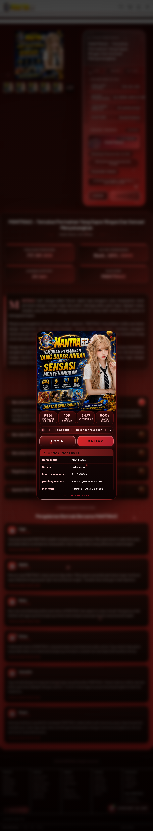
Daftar (95, 441)
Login (57, 441)
